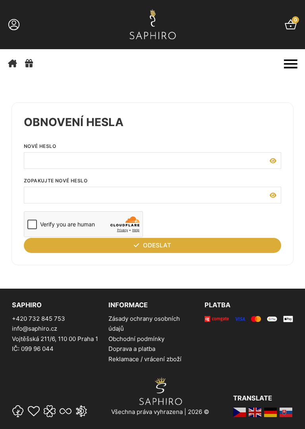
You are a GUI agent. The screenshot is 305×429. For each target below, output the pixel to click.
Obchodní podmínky (136, 339)
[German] (271, 412)
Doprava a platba (131, 348)
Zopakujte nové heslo (55, 181)
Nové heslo (40, 146)
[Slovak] (286, 412)
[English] (255, 412)
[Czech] (240, 412)
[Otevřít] (290, 64)
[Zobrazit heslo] (273, 160)
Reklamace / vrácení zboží (144, 359)
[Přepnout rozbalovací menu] (14, 25)
